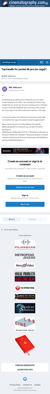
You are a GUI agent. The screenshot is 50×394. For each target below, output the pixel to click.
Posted (16, 90)
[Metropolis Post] (25, 256)
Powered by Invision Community (25, 390)
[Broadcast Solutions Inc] (25, 308)
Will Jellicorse (10, 76)
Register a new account (25, 187)
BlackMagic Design (21, 78)
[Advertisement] (25, 33)
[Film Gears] (25, 245)
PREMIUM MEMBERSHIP (25, 365)
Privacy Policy (15, 385)
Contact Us (27, 385)
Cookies (37, 385)
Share (12, 219)
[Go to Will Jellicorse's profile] (4, 89)
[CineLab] (25, 324)
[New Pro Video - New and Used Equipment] (25, 265)
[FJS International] (25, 288)
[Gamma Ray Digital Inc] (25, 297)
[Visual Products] (25, 276)
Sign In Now (25, 204)
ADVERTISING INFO (25, 369)
